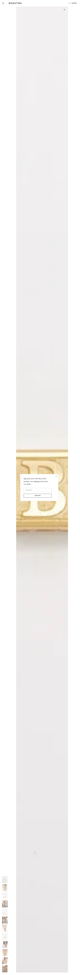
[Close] (56, 476)
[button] (3, 3)
